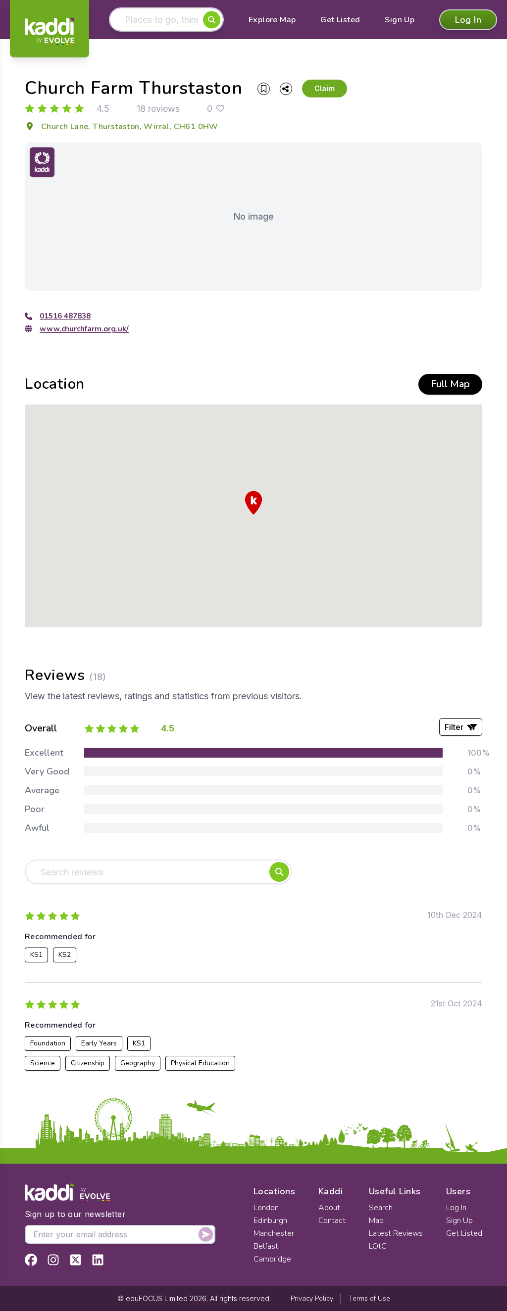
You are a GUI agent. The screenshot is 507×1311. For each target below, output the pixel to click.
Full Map (450, 384)
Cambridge (272, 1259)
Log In (468, 20)
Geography (137, 1063)
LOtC (378, 1246)
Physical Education (200, 1063)
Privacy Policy (312, 1298)
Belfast (266, 1246)
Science (42, 1063)
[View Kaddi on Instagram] (53, 1260)
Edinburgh (270, 1220)
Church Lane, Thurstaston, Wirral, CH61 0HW (129, 126)
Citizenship (87, 1063)
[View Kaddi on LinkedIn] (98, 1260)
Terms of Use (369, 1298)
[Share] (286, 89)
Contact (332, 1220)
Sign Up (399, 19)
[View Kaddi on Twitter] (75, 1260)
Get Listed (340, 19)
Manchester (274, 1233)
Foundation (47, 1043)
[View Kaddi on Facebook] (31, 1260)
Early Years (99, 1043)
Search (381, 1207)
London (266, 1207)
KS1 (36, 954)
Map (376, 1220)
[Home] (49, 31)
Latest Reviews (396, 1233)
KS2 (64, 954)
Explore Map (272, 19)
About (329, 1207)
